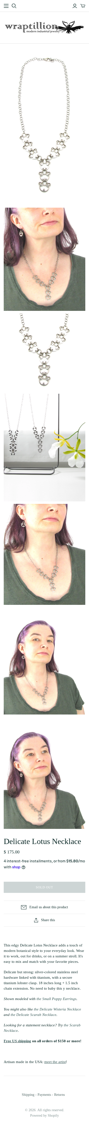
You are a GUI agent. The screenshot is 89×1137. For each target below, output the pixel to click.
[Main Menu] (6, 5)
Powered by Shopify (44, 1115)
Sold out (44, 887)
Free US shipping (17, 1041)
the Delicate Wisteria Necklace (57, 1009)
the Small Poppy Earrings (56, 999)
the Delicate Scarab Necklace (33, 1015)
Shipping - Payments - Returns (43, 1095)
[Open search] (14, 5)
